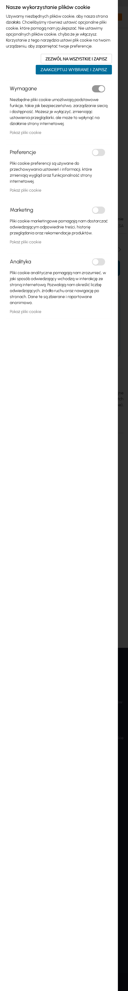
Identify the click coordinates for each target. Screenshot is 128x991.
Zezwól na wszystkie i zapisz (76, 58)
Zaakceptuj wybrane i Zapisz (73, 69)
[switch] (98, 88)
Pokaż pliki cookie (25, 132)
